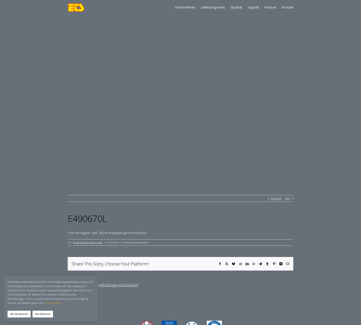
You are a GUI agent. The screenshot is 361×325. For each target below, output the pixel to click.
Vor (287, 198)
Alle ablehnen (43, 314)
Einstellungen (53, 303)
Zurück (276, 198)
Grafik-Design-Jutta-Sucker (88, 242)
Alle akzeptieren (19, 314)
